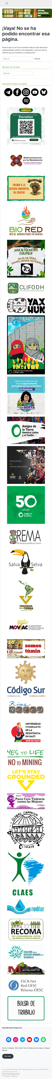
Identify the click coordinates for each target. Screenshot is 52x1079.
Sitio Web (7, 1056)
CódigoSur (14, 1076)
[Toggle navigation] (7, 3)
